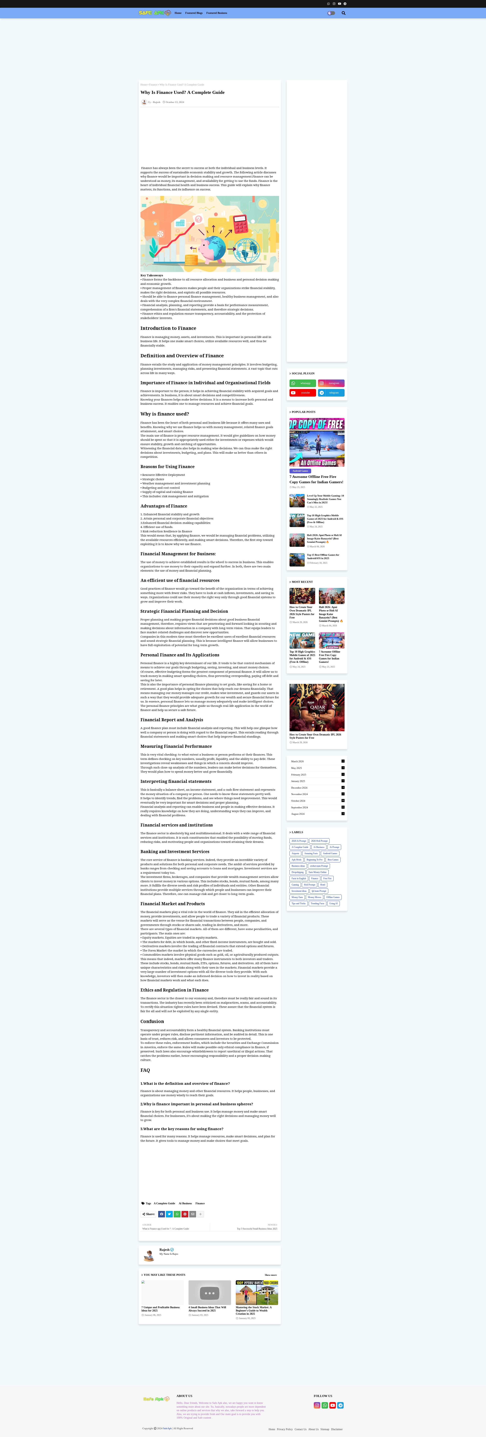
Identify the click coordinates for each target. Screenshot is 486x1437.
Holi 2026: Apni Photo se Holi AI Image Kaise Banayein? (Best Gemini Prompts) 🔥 (324, 538)
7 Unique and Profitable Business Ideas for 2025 (160, 1309)
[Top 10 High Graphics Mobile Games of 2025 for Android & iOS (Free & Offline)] (297, 520)
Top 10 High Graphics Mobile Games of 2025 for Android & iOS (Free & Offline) (325, 519)
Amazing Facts (311, 853)
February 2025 (317, 774)
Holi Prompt (309, 884)
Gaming (295, 884)
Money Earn (297, 897)
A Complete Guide (164, 1203)
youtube (305, 392)
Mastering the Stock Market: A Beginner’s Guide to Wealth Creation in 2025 (253, 1310)
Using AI (333, 903)
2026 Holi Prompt (319, 841)
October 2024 (317, 800)
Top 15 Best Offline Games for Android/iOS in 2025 (323, 556)
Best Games (333, 859)
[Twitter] (169, 1214)
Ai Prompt (334, 847)
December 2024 (317, 787)
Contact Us (300, 1429)
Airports (295, 853)
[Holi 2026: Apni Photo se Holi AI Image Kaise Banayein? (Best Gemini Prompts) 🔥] (297, 540)
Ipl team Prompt (319, 891)
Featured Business (216, 13)
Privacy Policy (285, 1429)
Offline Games (333, 897)
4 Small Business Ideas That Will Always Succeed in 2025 (207, 1309)
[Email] (192, 1214)
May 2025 (317, 768)
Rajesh (164, 1250)
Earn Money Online (318, 872)
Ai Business (185, 1203)
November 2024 (317, 794)
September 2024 (317, 807)
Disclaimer (337, 1429)
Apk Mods (296, 859)
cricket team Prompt (319, 866)
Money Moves (314, 897)
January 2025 (317, 781)
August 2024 (317, 813)
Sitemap (324, 1429)
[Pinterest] (184, 1214)
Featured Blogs (194, 13)
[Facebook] (161, 1214)
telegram (334, 392)
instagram (334, 383)
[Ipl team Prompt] (317, 707)
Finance (153, 84)
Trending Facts (317, 903)
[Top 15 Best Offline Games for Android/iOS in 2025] (297, 559)
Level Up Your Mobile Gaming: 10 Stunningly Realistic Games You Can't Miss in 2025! (325, 499)
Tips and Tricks (299, 903)
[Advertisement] (243, 48)
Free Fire (327, 878)
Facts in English (299, 878)
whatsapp (305, 383)
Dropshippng (298, 872)
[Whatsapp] (177, 1214)
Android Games (330, 853)
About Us (313, 1429)
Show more (271, 1275)
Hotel (322, 884)
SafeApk (167, 1428)
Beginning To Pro (315, 859)
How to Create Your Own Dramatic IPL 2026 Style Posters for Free (302, 612)
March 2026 (317, 761)
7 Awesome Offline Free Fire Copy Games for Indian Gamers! (316, 479)
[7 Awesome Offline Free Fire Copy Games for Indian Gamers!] (317, 442)
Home (178, 13)
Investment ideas (299, 891)
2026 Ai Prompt (299, 841)
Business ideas (298, 866)
